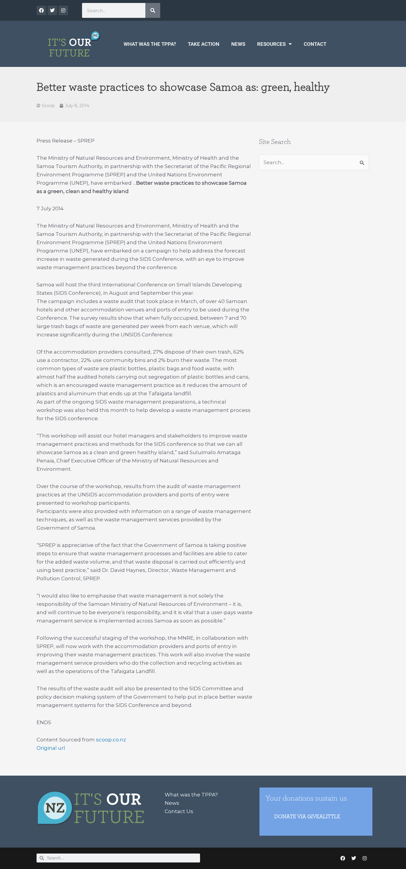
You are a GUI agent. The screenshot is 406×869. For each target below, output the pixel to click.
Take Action (203, 44)
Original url (51, 748)
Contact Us (179, 811)
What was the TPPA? (150, 44)
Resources (271, 44)
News (238, 44)
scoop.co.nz (111, 740)
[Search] (152, 10)
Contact (315, 44)
